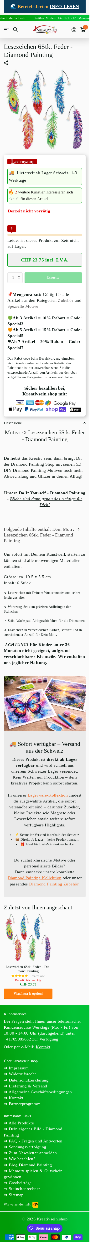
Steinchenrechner (23, 1188)
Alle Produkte (20, 1123)
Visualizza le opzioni (28, 993)
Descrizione (13, 423)
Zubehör (65, 300)
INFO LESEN (64, 6)
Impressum (18, 1068)
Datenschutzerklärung (27, 1080)
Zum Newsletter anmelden (32, 1152)
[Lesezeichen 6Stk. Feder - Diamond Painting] (28, 937)
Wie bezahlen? (21, 1158)
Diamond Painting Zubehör (53, 884)
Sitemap (15, 1194)
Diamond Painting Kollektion (34, 877)
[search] (15, 29)
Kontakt (15, 1097)
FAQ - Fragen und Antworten (34, 1141)
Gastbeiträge (19, 1182)
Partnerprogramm (24, 1103)
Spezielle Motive (22, 306)
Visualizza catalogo (6, 30)
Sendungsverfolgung (26, 1147)
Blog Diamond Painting (29, 1165)
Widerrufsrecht (21, 1074)
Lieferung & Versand (27, 1086)
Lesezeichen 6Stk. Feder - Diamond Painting (28, 969)
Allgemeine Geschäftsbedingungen (39, 1092)
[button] (20, 274)
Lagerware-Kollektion (48, 795)
